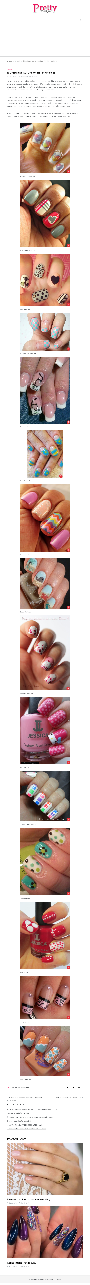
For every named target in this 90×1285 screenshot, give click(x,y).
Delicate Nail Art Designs (20, 1087)
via (34, 176)
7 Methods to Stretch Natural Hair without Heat (26, 1129)
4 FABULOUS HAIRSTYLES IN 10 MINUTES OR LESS (25, 1125)
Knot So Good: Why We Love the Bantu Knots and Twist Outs (32, 1109)
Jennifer (14, 1203)
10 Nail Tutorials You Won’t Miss (68, 1098)
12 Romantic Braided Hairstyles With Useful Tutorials (26, 1099)
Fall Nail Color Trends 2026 (21, 1262)
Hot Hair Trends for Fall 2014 (18, 1113)
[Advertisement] (45, 41)
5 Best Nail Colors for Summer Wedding (28, 1199)
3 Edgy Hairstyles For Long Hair (19, 1121)
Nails (9, 69)
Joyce (13, 76)
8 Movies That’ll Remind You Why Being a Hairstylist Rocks (30, 1117)
